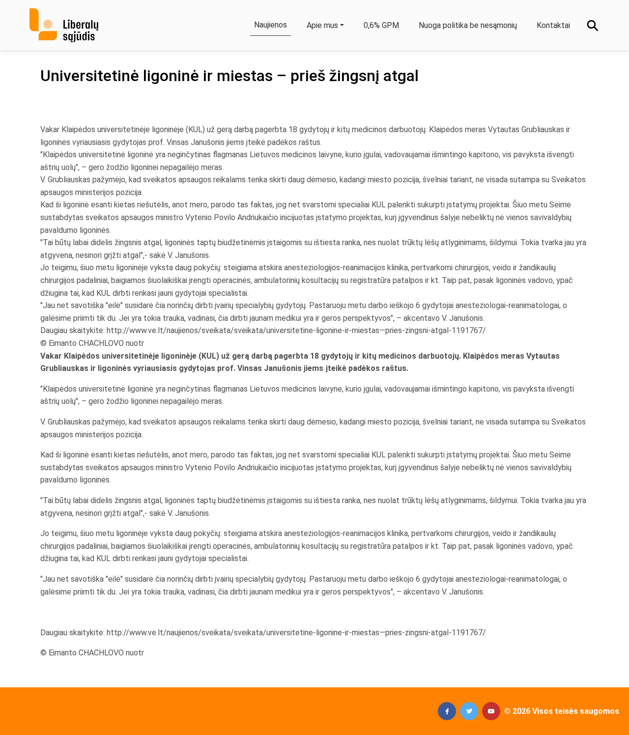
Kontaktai (553, 25)
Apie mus (322, 25)
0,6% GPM (381, 25)
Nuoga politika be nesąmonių (468, 25)
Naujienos (270, 24)
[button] (447, 711)
